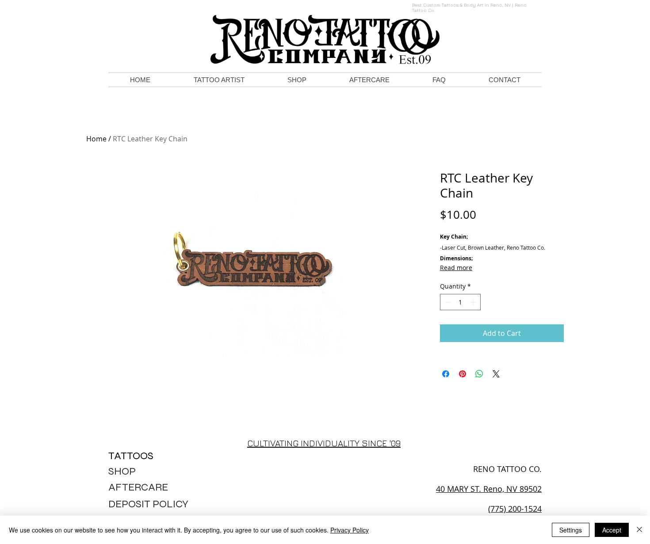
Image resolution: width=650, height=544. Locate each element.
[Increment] (473, 302)
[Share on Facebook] (445, 374)
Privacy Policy (349, 529)
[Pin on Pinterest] (462, 374)
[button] (219, 80)
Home (96, 139)
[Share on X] (496, 374)
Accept (611, 529)
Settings (570, 529)
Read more (456, 267)
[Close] (639, 530)
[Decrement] (446, 302)
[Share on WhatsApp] (479, 374)
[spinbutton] (460, 302)
